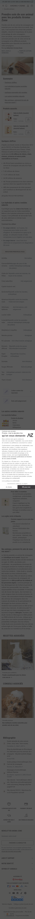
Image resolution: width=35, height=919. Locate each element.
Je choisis (9, 487)
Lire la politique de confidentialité (10, 481)
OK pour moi (26, 487)
